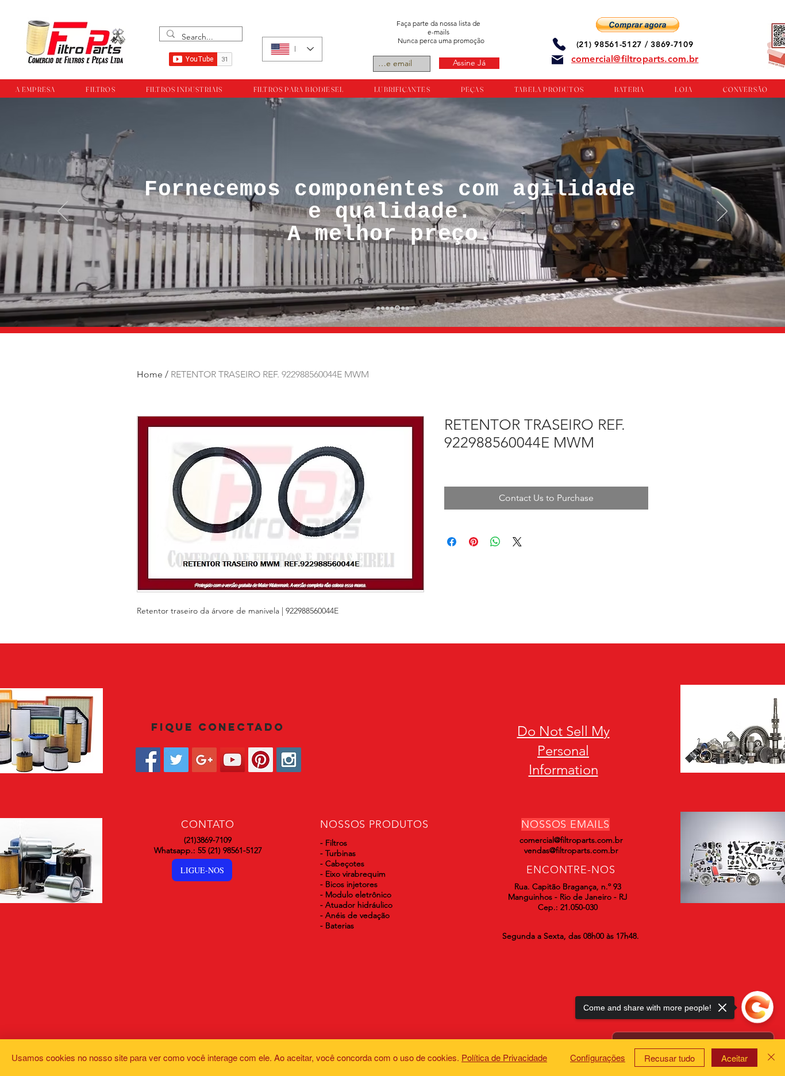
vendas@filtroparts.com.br (571, 850)
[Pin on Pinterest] (473, 542)
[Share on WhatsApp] (495, 542)
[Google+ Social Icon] (204, 759)
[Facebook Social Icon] (148, 759)
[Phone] (559, 44)
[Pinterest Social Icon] (260, 759)
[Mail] (557, 59)
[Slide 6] (402, 308)
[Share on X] (517, 542)
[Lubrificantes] (387, 308)
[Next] (722, 212)
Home (150, 374)
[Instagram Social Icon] (288, 759)
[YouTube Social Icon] (232, 759)
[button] (637, 24)
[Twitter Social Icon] (176, 759)
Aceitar (734, 1058)
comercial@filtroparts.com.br (571, 840)
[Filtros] (378, 308)
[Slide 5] (396, 308)
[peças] (382, 308)
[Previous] (62, 212)
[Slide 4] (392, 308)
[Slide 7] (407, 308)
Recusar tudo (669, 1058)
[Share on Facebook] (452, 542)
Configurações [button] (597, 1057)
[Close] (771, 1057)
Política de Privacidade (504, 1057)
